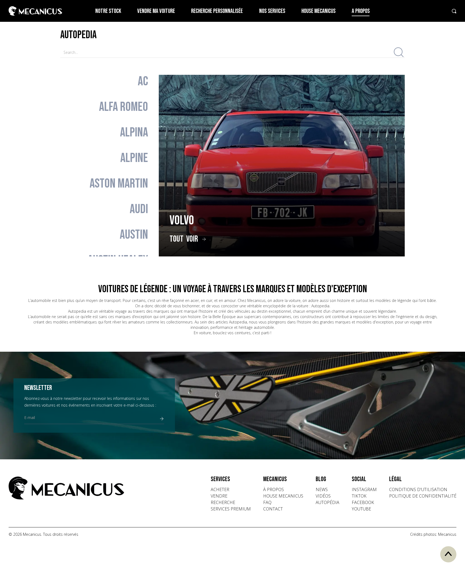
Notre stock (108, 11)
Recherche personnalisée (217, 11)
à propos (273, 489)
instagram (364, 489)
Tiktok (359, 496)
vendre (219, 496)
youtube (361, 509)
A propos (361, 11)
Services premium (231, 509)
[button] (231, 479)
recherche (223, 502)
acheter (220, 489)
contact (273, 509)
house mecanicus (283, 496)
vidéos (323, 496)
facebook (363, 502)
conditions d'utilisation (418, 489)
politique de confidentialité (422, 496)
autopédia (327, 502)
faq (267, 502)
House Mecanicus (318, 11)
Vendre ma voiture (156, 11)
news (322, 489)
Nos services (272, 11)
